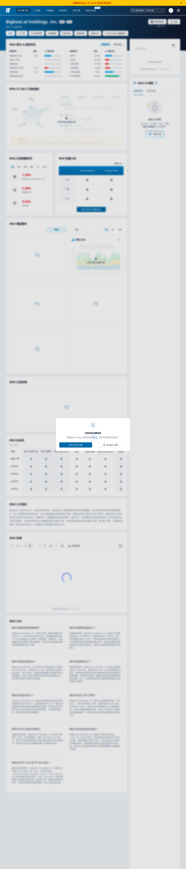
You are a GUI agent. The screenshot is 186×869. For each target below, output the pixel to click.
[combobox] (149, 10)
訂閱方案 (76, 10)
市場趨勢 (50, 10)
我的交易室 (91, 10)
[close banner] (181, 3)
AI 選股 (37, 10)
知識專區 (63, 10)
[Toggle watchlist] (178, 10)
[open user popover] (171, 10)
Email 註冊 (78, 444)
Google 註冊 (112, 444)
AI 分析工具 (23, 10)
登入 (95, 437)
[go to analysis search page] (8, 10)
